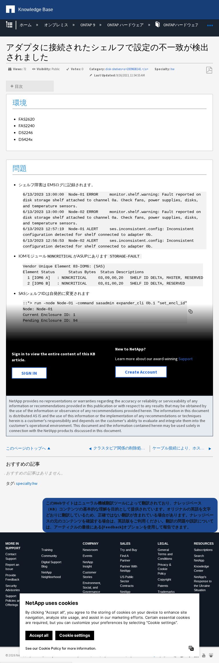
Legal (163, 543)
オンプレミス (56, 24)
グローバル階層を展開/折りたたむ (12, 25)
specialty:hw (26, 483)
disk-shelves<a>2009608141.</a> (127, 69)
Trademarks (166, 591)
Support (185, 358)
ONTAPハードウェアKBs (184, 24)
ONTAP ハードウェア (126, 24)
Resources (204, 543)
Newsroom (90, 550)
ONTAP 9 (88, 24)
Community (49, 555)
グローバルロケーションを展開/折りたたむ (210, 23)
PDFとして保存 (209, 70)
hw (173, 69)
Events (87, 555)
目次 (19, 86)
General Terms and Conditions (165, 554)
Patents (163, 585)
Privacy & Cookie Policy (164, 569)
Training (46, 550)
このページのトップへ (26, 448)
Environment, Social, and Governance (92, 587)
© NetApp (16, 655)
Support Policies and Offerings (13, 600)
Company (90, 543)
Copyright (164, 579)
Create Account (141, 372)
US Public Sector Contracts (127, 581)
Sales (125, 543)
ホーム (26, 24)
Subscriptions (203, 550)
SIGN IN (29, 373)
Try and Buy (128, 550)
